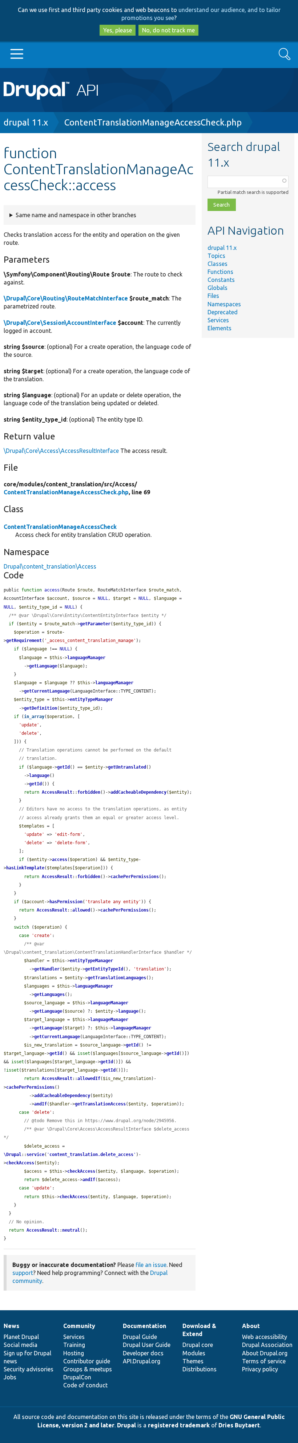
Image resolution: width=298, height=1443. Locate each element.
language (39, 775)
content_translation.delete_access (91, 1154)
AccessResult (57, 792)
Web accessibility (264, 1337)
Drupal (126, 1425)
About (251, 1326)
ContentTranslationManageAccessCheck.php (153, 122)
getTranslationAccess (100, 1104)
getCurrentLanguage (47, 691)
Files (213, 295)
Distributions (199, 1369)
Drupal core (197, 1345)
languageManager (86, 657)
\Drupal (12, 1154)
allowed (81, 910)
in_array (34, 716)
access (59, 859)
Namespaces (224, 304)
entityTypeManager (91, 699)
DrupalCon (77, 1377)
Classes (217, 263)
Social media (20, 1345)
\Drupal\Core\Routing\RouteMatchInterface (66, 298)
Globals (217, 287)
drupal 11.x (26, 122)
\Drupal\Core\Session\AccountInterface (60, 322)
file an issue (151, 1264)
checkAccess (20, 1162)
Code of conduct (85, 1385)
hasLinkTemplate (25, 867)
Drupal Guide (140, 1337)
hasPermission (65, 901)
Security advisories (28, 1369)
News (11, 1326)
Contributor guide (86, 1361)
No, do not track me (168, 30)
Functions (220, 271)
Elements (219, 328)
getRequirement (24, 640)
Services (218, 320)
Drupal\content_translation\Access (50, 566)
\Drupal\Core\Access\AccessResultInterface (61, 450)
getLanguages (49, 994)
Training (74, 1345)
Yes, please (117, 30)
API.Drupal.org (141, 1361)
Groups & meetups (87, 1369)
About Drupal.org (264, 1353)
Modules (193, 1353)
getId (63, 767)
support (22, 1272)
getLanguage (43, 666)
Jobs (10, 1377)
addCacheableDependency (138, 792)
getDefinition (40, 708)
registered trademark (179, 1425)
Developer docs (143, 1353)
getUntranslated (127, 767)
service (35, 1154)
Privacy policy (260, 1369)
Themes (193, 1361)
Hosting (73, 1353)
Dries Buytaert (239, 1425)
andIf (40, 1104)
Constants (221, 279)
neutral (71, 1230)
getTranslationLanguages (117, 977)
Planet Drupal (21, 1337)
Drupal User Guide (146, 1345)
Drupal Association (267, 1345)
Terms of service (264, 1361)
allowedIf (88, 1078)
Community (79, 1326)
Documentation (144, 1326)
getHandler (47, 969)
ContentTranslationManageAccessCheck (60, 526)
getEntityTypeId (104, 969)
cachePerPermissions (134, 876)
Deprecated (223, 312)
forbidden (88, 792)
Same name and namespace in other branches (76, 215)
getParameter (95, 623)
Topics (216, 255)
